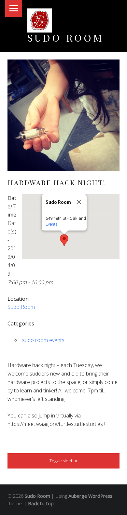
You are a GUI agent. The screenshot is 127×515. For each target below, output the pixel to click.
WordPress (100, 496)
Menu (13, 8)
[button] (64, 240)
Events (52, 224)
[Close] (79, 202)
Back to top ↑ (42, 503)
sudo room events (43, 340)
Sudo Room (65, 37)
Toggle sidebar (63, 461)
